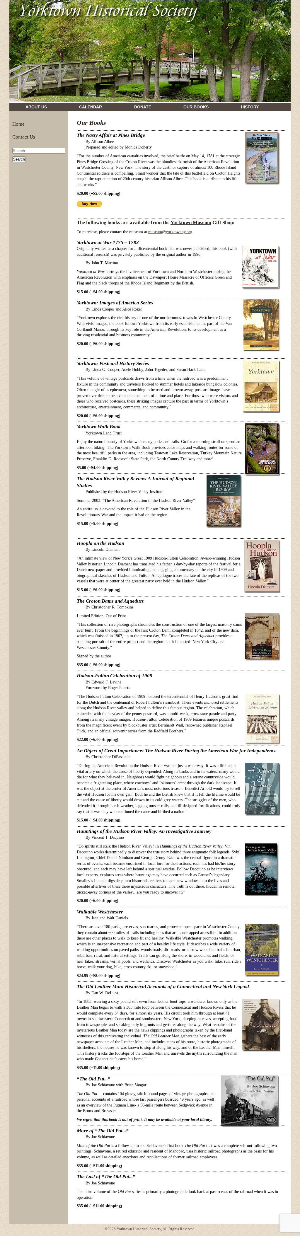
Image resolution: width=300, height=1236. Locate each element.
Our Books (196, 107)
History (250, 107)
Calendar (90, 107)
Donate (142, 107)
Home (18, 124)
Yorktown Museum (191, 222)
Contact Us (23, 137)
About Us (36, 107)
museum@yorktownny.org (170, 232)
